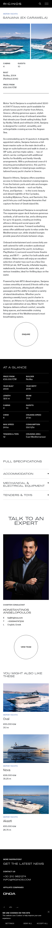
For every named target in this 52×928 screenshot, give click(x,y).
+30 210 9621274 (14, 876)
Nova (6, 770)
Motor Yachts (10, 14)
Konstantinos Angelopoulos (17, 611)
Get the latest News (23, 863)
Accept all (42, 923)
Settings (9, 923)
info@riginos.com (17, 879)
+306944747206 (16, 621)
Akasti (7, 821)
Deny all (27, 923)
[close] (49, 912)
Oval (6, 719)
